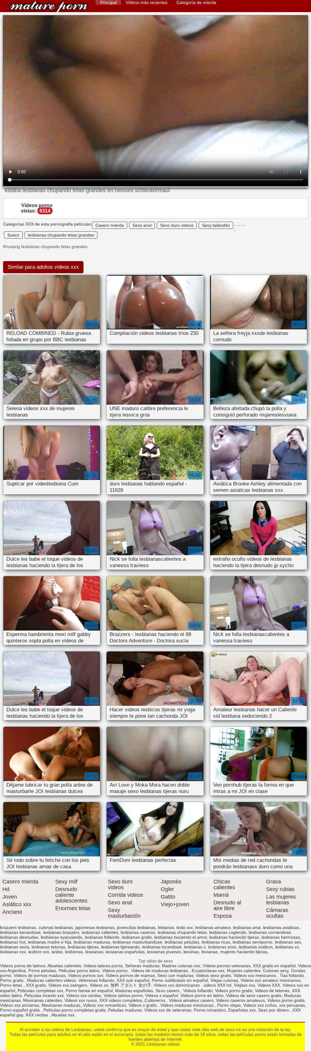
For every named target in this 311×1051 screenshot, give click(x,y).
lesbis (57, 951)
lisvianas (209, 951)
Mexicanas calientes (42, 1000)
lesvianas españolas (125, 951)
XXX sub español (133, 980)
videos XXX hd (217, 985)
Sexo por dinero (274, 1010)
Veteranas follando (96, 980)
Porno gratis (12, 980)
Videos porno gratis (233, 990)
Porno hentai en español (89, 990)
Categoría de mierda (196, 2)
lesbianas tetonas (48, 946)
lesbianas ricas (216, 942)
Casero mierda (109, 225)
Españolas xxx (242, 1010)
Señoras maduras (142, 965)
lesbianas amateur (213, 927)
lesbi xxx (184, 927)
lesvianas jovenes (164, 951)
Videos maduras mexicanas (187, 1005)
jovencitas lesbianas (136, 927)
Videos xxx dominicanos (177, 985)
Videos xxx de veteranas (167, 1010)
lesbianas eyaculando (61, 937)
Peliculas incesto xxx (44, 995)
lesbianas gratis (137, 937)
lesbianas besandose (20, 932)
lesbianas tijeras (83, 946)
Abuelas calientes (64, 965)
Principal (108, 2)
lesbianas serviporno (252, 942)
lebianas (166, 927)
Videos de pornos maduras (40, 975)
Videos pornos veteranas (227, 965)
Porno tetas (11, 985)
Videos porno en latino (202, 995)
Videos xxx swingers (67, 985)
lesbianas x (195, 946)
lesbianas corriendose (270, 932)
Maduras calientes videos (51, 980)
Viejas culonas (224, 980)
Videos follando (198, 990)
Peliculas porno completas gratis (74, 1010)
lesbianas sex (288, 942)
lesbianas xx (287, 946)
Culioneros (155, 1000)
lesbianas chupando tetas (182, 932)
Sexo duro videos (176, 225)
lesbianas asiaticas (281, 927)
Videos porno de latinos (22, 965)
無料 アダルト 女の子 (131, 985)
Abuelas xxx (62, 1014)
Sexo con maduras (175, 975)
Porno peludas (42, 970)
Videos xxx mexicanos (255, 975)
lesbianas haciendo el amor (180, 937)
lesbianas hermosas (280, 937)
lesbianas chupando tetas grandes (61, 235)
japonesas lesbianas (94, 927)
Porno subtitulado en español (180, 980)
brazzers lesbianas (18, 927)
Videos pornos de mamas (130, 975)
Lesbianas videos (49, 7)
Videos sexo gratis (213, 975)
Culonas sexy (276, 970)
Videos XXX (269, 985)
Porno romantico (210, 1010)
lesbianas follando (102, 937)
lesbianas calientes (100, 932)
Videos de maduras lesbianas (160, 970)
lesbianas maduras (92, 942)
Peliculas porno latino (79, 970)
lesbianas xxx (13, 951)
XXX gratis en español (274, 965)
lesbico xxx (38, 951)
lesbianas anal (247, 927)
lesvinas (191, 951)
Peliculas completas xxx (40, 990)
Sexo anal (142, 225)
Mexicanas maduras (61, 1005)
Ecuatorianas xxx (208, 970)
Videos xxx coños (260, 1005)
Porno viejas (229, 1005)
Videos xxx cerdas (83, 995)
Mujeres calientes (244, 970)
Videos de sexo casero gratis (254, 995)
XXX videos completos (120, 1000)
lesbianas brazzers (61, 932)
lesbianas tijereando (120, 946)
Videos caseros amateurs (240, 1000)
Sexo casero (168, 990)
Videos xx (99, 985)
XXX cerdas (37, 1014)
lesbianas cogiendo (227, 932)
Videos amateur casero (191, 1000)
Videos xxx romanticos (104, 1005)
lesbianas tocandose (162, 946)
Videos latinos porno (103, 965)
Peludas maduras (125, 1010)
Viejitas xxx (244, 985)
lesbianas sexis (14, 946)
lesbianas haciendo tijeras (234, 937)
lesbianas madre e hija (49, 942)
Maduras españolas (134, 990)
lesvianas (94, 951)
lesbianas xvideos (256, 946)
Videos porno (115, 970)
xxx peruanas (292, 1005)
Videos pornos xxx (85, 975)
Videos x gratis (143, 1005)
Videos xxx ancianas (19, 1005)
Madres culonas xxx (181, 965)
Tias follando (292, 975)
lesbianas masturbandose (137, 942)
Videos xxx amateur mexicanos (270, 980)
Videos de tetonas (272, 990)
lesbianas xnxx (222, 946)
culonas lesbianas (56, 927)
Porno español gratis (20, 1010)
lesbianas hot (13, 942)
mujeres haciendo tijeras (243, 951)
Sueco (13, 235)
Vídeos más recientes (146, 2)
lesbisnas (74, 951)
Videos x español (161, 995)
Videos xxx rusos (80, 1000)
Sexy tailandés (216, 225)
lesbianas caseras (138, 932)
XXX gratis (36, 985)
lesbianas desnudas (19, 937)
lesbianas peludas (182, 942)
